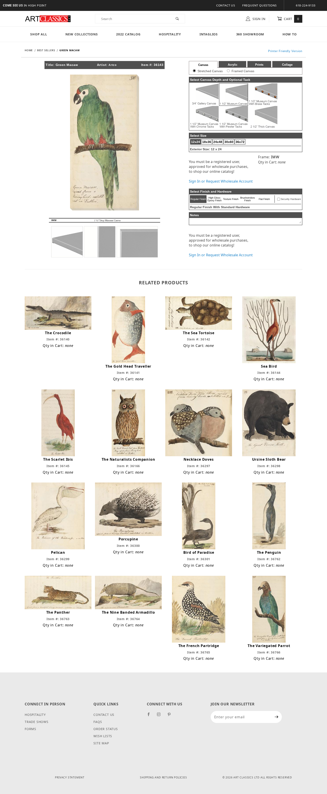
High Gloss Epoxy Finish (215, 199)
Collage (287, 64)
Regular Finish (198, 199)
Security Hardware (291, 199)
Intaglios (209, 34)
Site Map (101, 743)
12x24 (195, 142)
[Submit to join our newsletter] (276, 717)
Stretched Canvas (210, 71)
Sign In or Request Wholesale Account (221, 181)
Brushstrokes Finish (247, 199)
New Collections (81, 34)
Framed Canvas (243, 71)
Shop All (38, 34)
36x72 (240, 142)
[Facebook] (150, 716)
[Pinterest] (171, 716)
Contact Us (225, 5)
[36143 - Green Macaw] (104, 142)
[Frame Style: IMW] (104, 237)
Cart (291, 19)
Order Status (105, 729)
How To (290, 34)
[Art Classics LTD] (48, 18)
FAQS (97, 722)
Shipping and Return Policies (163, 777)
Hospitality (170, 34)
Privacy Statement (70, 777)
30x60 (228, 142)
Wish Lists (102, 736)
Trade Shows (36, 722)
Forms (30, 729)
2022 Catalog (128, 34)
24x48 (217, 142)
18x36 (206, 142)
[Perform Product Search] (177, 18)
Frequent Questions (259, 5)
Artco (113, 65)
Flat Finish (264, 199)
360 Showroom (250, 34)
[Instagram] (160, 716)
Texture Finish (230, 199)
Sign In (258, 19)
